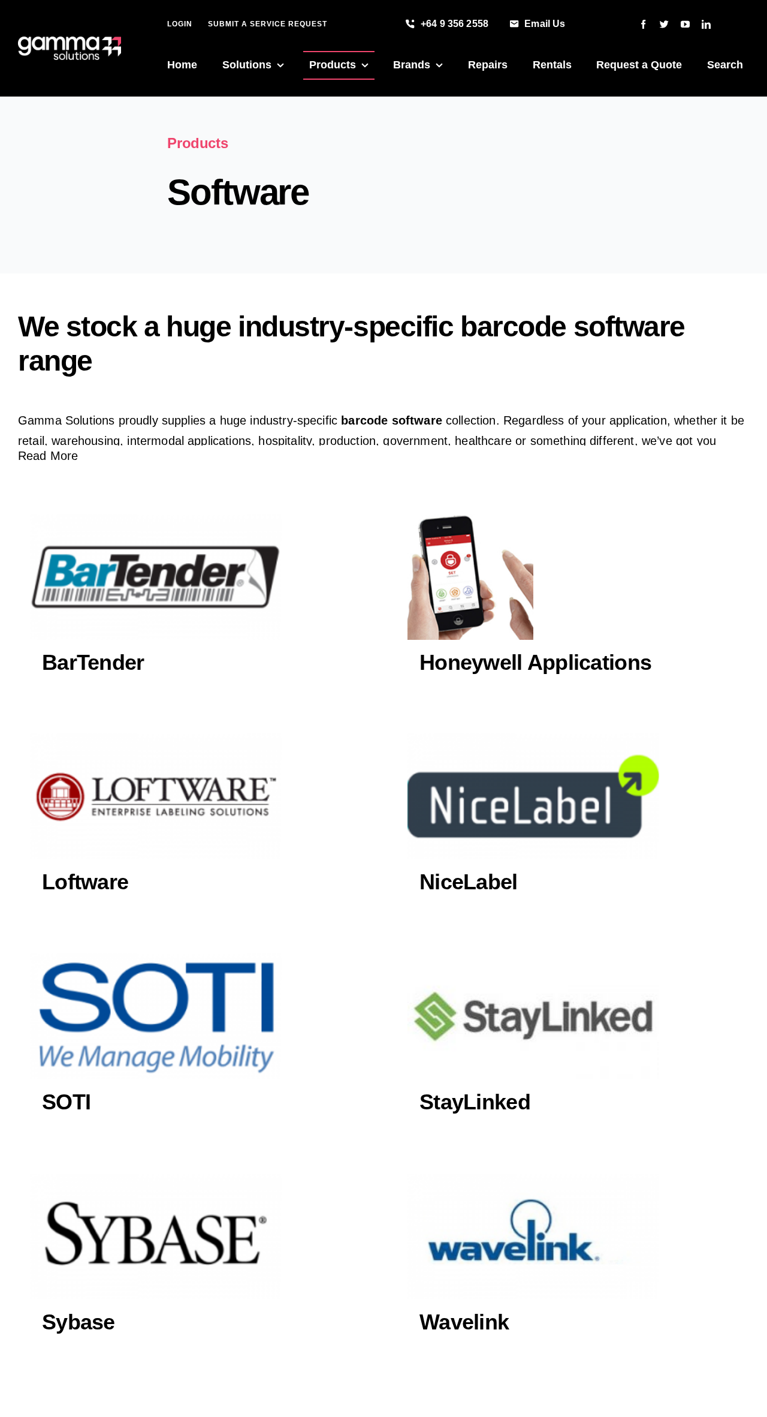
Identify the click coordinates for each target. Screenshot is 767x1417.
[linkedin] (706, 24)
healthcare (483, 440)
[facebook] (643, 24)
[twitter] (664, 24)
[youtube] (685, 24)
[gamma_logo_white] (69, 42)
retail (31, 440)
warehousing (86, 440)
